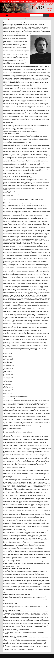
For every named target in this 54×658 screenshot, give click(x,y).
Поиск (46, 15)
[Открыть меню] (6, 15)
